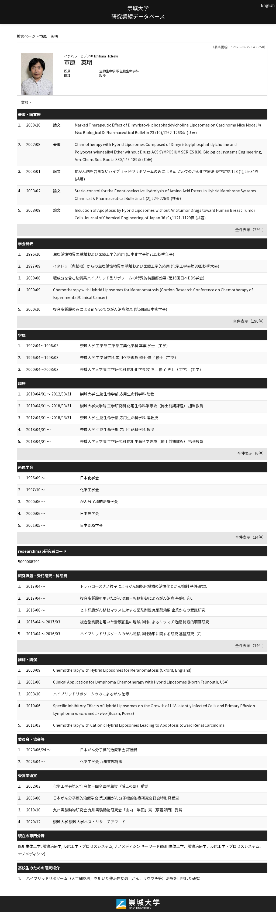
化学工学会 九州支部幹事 (101, 761)
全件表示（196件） (249, 321)
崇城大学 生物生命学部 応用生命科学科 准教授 (119, 417)
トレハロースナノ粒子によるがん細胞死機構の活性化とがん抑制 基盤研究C (143, 586)
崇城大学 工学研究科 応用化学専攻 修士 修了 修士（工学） (129, 357)
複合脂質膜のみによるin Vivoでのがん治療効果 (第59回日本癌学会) (110, 309)
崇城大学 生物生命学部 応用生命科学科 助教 (117, 394)
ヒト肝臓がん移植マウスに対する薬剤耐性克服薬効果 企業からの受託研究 (142, 610)
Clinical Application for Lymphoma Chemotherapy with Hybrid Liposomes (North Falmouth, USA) (141, 682)
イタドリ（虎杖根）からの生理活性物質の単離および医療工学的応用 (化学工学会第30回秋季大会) (136, 266)
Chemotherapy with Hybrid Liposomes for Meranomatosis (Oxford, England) (122, 670)
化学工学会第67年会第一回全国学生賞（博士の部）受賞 (100, 786)
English (268, 5)
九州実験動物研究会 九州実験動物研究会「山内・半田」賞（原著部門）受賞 (117, 809)
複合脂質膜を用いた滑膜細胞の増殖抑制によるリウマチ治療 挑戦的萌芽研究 (144, 621)
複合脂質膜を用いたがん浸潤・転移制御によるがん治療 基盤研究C (136, 598)
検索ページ (26, 36)
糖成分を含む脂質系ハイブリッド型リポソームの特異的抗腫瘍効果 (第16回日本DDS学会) (128, 278)
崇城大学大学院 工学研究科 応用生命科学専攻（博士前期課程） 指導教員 (141, 441)
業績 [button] (25, 102)
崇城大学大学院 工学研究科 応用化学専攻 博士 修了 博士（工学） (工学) (140, 369)
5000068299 (29, 561)
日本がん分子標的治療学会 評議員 (108, 749)
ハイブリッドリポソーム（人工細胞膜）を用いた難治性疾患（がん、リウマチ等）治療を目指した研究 (113, 878)
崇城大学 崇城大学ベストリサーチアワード (89, 821)
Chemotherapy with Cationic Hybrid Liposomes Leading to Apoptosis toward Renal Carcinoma (139, 725)
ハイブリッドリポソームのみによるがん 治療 (91, 693)
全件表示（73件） (250, 229)
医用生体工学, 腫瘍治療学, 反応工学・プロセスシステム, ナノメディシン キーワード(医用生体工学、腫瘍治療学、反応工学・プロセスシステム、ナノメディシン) (140, 849)
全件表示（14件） (250, 537)
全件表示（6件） (251, 453)
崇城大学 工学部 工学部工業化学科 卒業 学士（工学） (125, 345)
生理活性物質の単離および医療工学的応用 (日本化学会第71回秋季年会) (113, 254)
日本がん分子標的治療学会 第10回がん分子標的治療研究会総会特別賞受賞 (116, 798)
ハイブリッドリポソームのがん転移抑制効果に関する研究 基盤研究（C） (142, 633)
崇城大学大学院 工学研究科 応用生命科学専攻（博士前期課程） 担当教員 (141, 405)
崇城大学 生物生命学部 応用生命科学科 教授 (117, 429)
